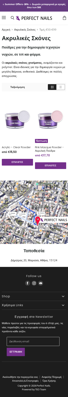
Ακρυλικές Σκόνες (25, 29)
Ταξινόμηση (17, 87)
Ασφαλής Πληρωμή (51, 377)
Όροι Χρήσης (49, 380)
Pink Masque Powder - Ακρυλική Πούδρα (49, 149)
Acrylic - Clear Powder (16, 147)
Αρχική (6, 29)
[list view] (60, 87)
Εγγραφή (16, 352)
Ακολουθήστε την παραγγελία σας (20, 377)
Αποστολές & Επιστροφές (25, 380)
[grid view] (52, 87)
